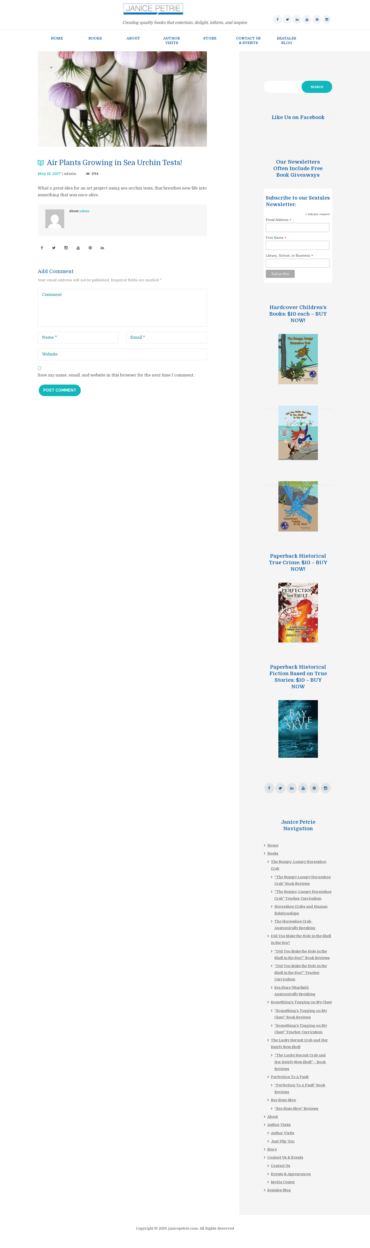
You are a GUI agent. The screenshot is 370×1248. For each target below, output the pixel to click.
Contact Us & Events (285, 1157)
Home (272, 845)
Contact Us (280, 1166)
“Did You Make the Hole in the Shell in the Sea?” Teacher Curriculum (300, 972)
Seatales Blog (279, 1190)
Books (272, 853)
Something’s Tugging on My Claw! (301, 1002)
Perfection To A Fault (290, 1077)
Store (272, 1149)
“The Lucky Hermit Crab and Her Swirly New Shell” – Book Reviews (300, 1062)
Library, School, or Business (289, 255)
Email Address (278, 219)
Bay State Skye (283, 1100)
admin (70, 174)
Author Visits (279, 1125)
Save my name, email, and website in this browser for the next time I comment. (116, 375)
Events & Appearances (291, 1174)
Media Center (283, 1182)
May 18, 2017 (49, 174)
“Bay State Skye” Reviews (296, 1109)
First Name (276, 237)
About (272, 1117)
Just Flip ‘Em (282, 1141)
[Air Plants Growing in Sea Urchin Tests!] (122, 99)
